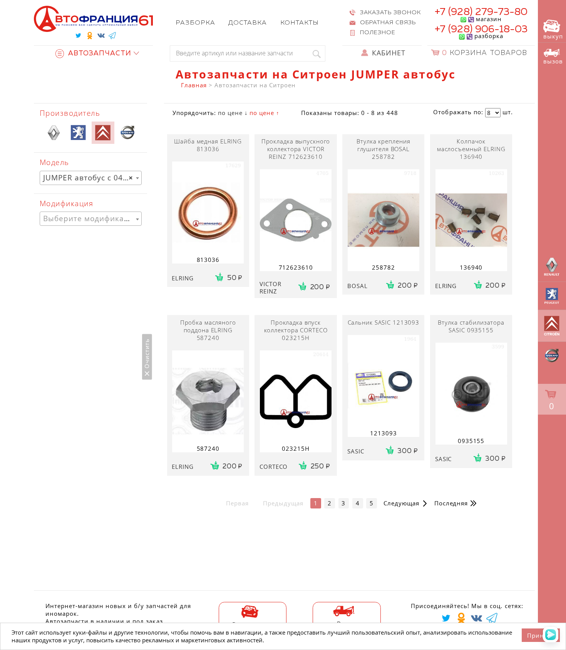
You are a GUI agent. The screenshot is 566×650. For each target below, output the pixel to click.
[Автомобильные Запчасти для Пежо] (78, 133)
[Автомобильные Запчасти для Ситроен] (103, 133)
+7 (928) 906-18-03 (481, 29)
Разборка (195, 23)
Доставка (247, 23)
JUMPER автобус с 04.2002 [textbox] (92, 178)
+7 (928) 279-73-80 (481, 12)
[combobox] (91, 178)
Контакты (299, 23)
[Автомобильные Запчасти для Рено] (53, 133)
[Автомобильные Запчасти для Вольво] (127, 133)
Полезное (377, 32)
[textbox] (90, 218)
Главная (193, 85)
